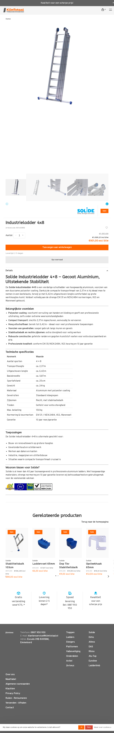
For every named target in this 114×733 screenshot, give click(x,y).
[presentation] (16, 187)
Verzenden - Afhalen (16, 703)
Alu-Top (92, 656)
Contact (10, 707)
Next (107, 204)
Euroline (93, 661)
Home (8, 19)
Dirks (91, 637)
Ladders (70, 637)
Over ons (10, 674)
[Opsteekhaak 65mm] (97, 543)
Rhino (92, 651)
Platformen (72, 646)
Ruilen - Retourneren (16, 698)
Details (9, 270)
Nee (89, 727)
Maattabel (11, 679)
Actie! (69, 661)
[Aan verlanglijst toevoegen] (107, 228)
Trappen (70, 632)
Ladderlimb (94, 665)
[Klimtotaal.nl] (9, 632)
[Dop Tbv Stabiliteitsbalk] (70, 543)
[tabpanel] (57, 67)
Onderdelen (72, 656)
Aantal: (9, 235)
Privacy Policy (13, 693)
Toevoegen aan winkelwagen (57, 247)
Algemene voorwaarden (18, 684)
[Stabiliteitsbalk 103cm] (17, 543)
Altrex (92, 642)
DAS (91, 646)
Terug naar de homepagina (94, 522)
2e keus (70, 665)
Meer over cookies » (102, 727)
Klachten (10, 688)
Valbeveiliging (73, 651)
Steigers (70, 642)
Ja (81, 727)
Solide (92, 632)
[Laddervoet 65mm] (43, 543)
